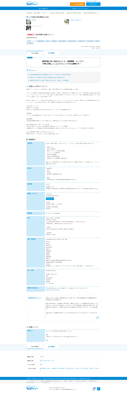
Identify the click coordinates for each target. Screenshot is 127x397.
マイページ (37, 381)
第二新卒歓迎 (30, 43)
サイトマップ (38, 382)
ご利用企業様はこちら (46, 382)
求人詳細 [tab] (35, 53)
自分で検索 (43, 8)
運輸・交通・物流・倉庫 (45, 360)
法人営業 (29, 41)
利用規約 (65, 381)
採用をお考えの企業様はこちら (93, 1)
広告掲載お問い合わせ (93, 381)
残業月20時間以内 (62, 41)
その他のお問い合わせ (30, 382)
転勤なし (48, 41)
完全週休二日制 (81, 41)
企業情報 (52, 53)
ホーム (27, 381)
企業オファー (80, 8)
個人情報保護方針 (53, 381)
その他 (52, 360)
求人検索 (31, 381)
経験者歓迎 (54, 41)
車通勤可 (97, 41)
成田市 (41, 364)
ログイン (94, 4)
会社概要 (42, 381)
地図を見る (50, 198)
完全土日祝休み (90, 41)
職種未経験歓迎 (41, 41)
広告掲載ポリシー (72, 381)
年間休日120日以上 (72, 41)
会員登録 (78, 4)
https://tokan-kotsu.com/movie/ (53, 290)
